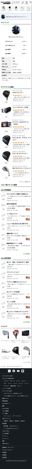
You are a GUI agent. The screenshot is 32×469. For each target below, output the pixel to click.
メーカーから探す (6, 388)
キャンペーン (5, 438)
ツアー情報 (4, 413)
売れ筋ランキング (18, 393)
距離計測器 (13, 386)
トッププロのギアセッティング (11, 428)
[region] (16, 9)
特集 (3, 441)
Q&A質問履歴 (26, 254)
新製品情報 (5, 401)
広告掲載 (4, 457)
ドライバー (6, 381)
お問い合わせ (5, 443)
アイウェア (6, 386)
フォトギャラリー (13, 426)
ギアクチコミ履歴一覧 (24, 181)
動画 (3, 406)
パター (5, 383)
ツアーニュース (7, 416)
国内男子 (17, 421)
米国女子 (11, 421)
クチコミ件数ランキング (23, 396)
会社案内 (4, 455)
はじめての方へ (6, 431)
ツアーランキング (16, 416)
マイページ (5, 436)
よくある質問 (5, 433)
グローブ (19, 386)
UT (14, 381)
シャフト (15, 383)
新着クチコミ (5, 398)
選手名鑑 (6, 426)
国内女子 (23, 421)
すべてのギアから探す (7, 376)
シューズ (26, 383)
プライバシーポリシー (7, 450)
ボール (9, 383)
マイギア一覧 (26, 362)
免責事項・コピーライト (8, 447)
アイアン (18, 381)
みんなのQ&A (5, 408)
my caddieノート (6, 403)
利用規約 (4, 452)
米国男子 (6, 421)
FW (11, 381)
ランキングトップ (8, 393)
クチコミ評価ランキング (9, 396)
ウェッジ (24, 381)
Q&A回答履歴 (26, 322)
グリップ (21, 383)
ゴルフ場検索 (5, 411)
